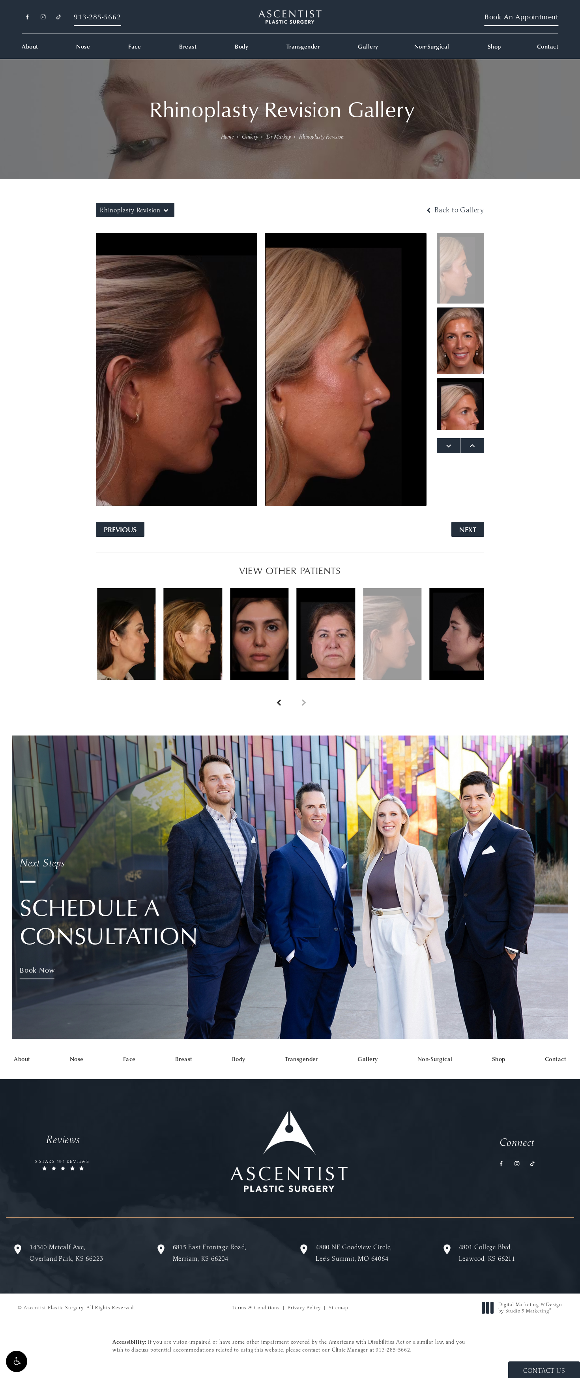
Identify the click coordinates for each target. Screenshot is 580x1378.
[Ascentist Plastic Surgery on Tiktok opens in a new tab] (58, 17)
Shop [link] (494, 46)
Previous (120, 529)
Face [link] (134, 46)
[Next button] (302, 694)
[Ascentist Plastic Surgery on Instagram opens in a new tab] (43, 17)
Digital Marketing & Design (530, 1307)
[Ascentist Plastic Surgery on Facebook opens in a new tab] (27, 17)
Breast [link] (187, 46)
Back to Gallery (458, 210)
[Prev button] (277, 694)
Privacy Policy (304, 1308)
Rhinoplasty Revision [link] (321, 136)
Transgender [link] (303, 46)
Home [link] (227, 136)
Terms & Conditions (256, 1308)
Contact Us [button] (544, 1370)
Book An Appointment (521, 17)
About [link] (30, 46)
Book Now (37, 970)
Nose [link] (83, 46)
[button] (16, 1361)
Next (467, 529)
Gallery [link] (368, 46)
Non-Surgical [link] (431, 46)
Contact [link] (548, 46)
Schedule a (109, 903)
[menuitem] (27, 17)
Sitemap (338, 1308)
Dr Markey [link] (278, 136)
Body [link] (241, 46)
